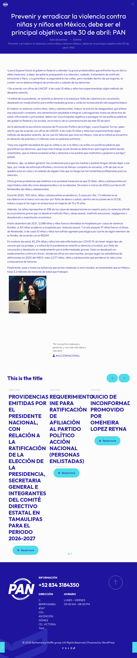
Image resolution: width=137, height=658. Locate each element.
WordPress (108, 642)
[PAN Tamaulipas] (5, 4)
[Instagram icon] (71, 648)
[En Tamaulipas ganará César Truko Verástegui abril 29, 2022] (2, 647)
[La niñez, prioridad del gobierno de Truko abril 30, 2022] (134, 647)
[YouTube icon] (69, 648)
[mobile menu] (132, 4)
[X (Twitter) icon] (66, 648)
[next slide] (124, 378)
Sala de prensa (58, 39)
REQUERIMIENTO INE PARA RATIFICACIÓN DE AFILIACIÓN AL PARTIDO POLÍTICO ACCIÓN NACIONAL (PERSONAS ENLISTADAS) (72, 428)
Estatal (77, 39)
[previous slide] (112, 378)
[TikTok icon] (74, 648)
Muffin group (54, 642)
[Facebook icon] (63, 648)
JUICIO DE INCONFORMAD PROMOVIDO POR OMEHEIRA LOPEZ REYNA (110, 412)
